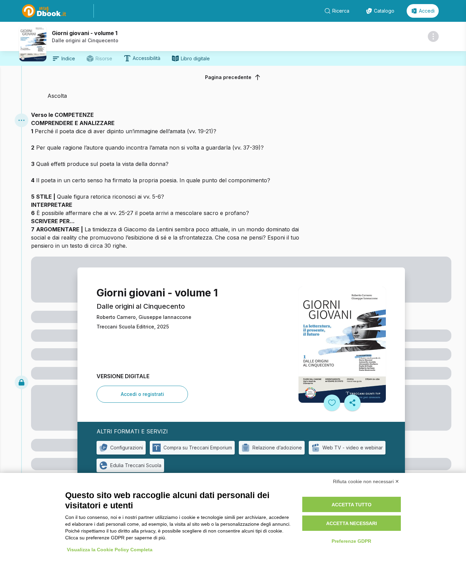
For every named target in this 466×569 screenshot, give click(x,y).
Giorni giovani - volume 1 (84, 33)
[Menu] (21, 120)
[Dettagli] (433, 36)
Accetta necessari (351, 523)
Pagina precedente (228, 77)
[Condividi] (352, 403)
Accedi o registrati (142, 394)
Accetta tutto (352, 504)
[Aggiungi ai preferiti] (332, 403)
